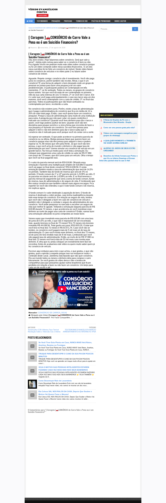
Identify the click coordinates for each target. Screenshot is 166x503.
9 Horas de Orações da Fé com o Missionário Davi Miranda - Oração (117, 121)
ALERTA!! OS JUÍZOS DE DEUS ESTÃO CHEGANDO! (119, 149)
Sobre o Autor (120, 21)
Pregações (55, 21)
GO (135, 29)
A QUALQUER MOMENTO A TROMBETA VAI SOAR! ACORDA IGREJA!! (119, 142)
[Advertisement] (62, 483)
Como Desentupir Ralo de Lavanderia (55, 381)
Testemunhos (42, 21)
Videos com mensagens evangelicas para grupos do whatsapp (120, 134)
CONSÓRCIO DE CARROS (49, 313)
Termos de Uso (82, 21)
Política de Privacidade (100, 21)
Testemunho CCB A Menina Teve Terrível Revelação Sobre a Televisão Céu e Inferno (44, 331)
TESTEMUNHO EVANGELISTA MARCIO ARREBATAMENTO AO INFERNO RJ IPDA (79, 331)
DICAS (64, 313)
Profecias (68, 21)
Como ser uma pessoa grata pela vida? (119, 128)
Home (30, 21)
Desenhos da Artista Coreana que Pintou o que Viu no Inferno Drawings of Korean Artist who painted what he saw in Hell (118, 158)
